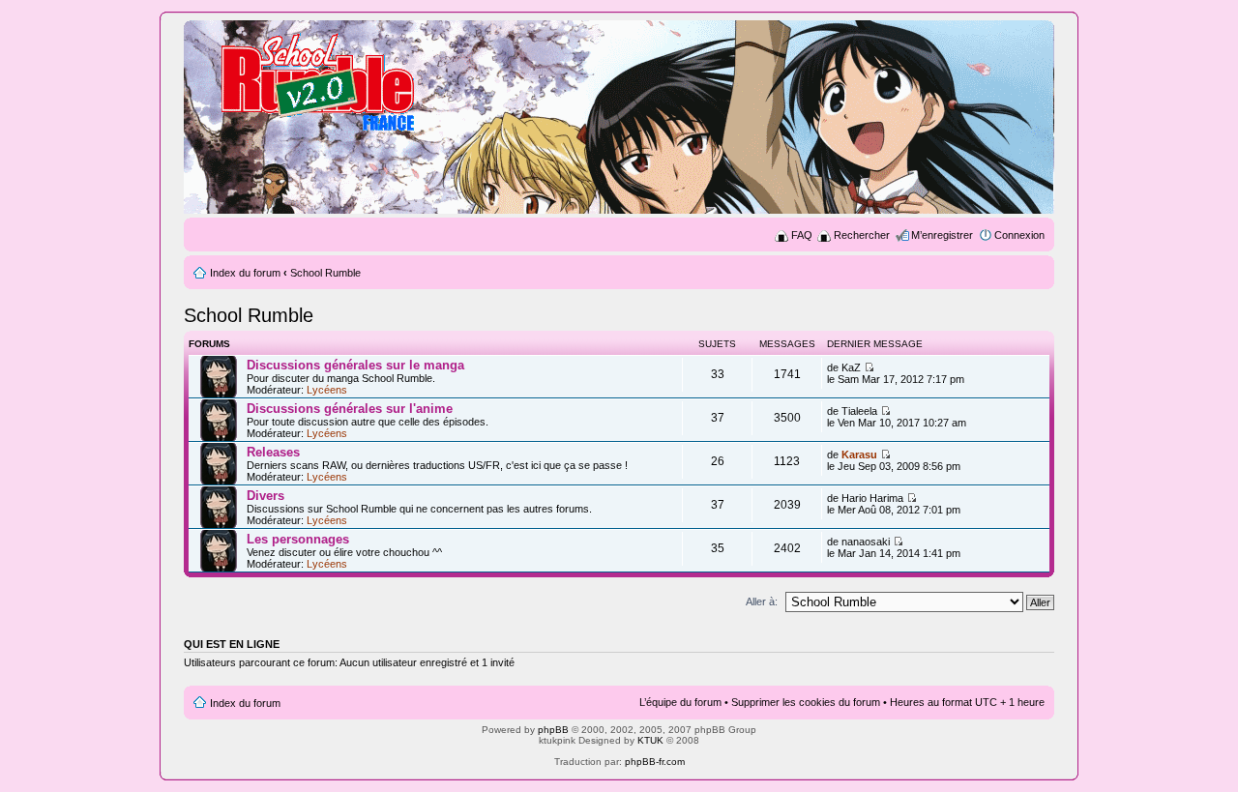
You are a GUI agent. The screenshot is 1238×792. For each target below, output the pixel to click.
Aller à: (762, 601)
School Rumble (325, 273)
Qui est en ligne (232, 644)
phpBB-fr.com (655, 761)
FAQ (801, 235)
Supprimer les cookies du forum (805, 702)
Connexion (1019, 235)
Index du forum (245, 273)
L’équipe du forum (680, 702)
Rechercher (862, 235)
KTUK (650, 740)
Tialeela (859, 411)
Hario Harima (872, 498)
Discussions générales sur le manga (355, 365)
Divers (265, 495)
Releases (273, 452)
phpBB (553, 729)
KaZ (851, 367)
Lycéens (327, 390)
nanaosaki (865, 541)
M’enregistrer (942, 235)
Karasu (859, 454)
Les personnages (298, 539)
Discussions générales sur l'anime (350, 408)
